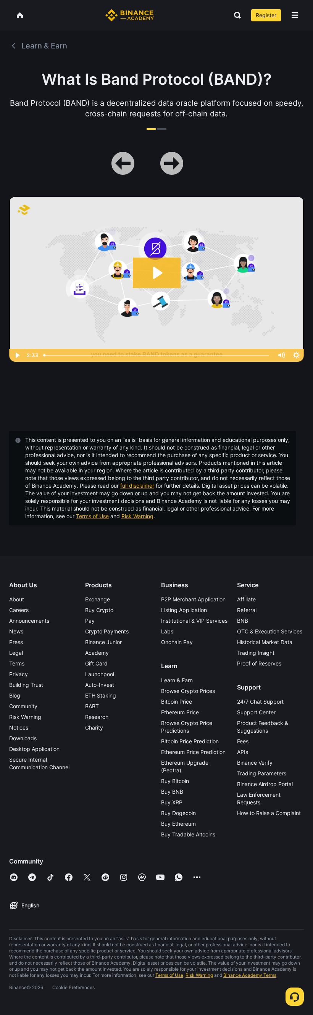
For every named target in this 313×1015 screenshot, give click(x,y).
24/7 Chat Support (260, 701)
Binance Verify (255, 762)
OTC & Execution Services (269, 631)
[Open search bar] (235, 15)
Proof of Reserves (259, 663)
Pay (90, 620)
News (16, 631)
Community (23, 706)
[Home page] (129, 15)
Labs (167, 631)
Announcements (29, 620)
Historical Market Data (264, 642)
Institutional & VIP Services (194, 620)
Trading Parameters (261, 773)
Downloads (23, 738)
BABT (92, 706)
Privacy (18, 674)
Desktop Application (34, 749)
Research (96, 717)
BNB (242, 620)
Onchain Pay (177, 642)
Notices (18, 727)
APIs (242, 752)
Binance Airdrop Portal (265, 784)
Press (16, 642)
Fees (242, 741)
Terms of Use (92, 516)
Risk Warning (137, 516)
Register (266, 15)
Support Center (256, 712)
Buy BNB (172, 791)
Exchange (97, 599)
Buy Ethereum (178, 823)
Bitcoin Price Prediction (190, 741)
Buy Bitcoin (175, 781)
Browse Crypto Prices (188, 691)
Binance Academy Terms (249, 975)
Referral (247, 610)
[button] (294, 15)
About (16, 599)
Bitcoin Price (176, 701)
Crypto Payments (107, 631)
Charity (94, 727)
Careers (19, 610)
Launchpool (99, 674)
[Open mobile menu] (295, 15)
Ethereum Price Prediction (193, 752)
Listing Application (184, 610)
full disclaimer (137, 485)
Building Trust (26, 685)
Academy (97, 652)
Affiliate (246, 599)
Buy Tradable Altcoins (188, 834)
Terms (16, 663)
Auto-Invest (99, 685)
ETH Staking (100, 695)
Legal (16, 652)
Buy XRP (171, 802)
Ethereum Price (180, 712)
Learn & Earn (177, 680)
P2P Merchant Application (193, 599)
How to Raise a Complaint (269, 813)
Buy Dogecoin (178, 813)
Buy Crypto (99, 610)
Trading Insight (255, 652)
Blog (14, 695)
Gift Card (96, 663)
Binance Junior (103, 642)
